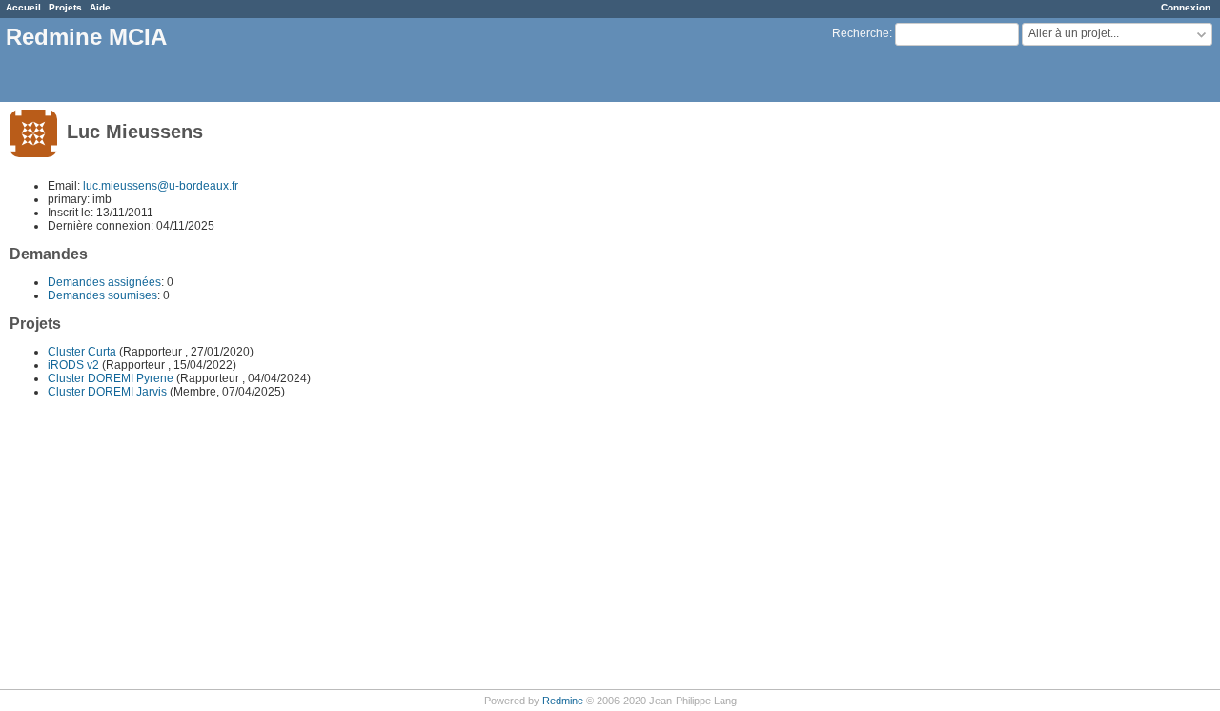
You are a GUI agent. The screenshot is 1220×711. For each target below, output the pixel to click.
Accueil (23, 7)
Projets (65, 7)
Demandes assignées (104, 282)
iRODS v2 (73, 365)
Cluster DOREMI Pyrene (110, 378)
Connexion (1185, 7)
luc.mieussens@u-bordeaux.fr (160, 186)
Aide (100, 7)
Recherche (860, 33)
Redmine (562, 700)
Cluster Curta (82, 351)
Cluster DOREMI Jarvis (107, 391)
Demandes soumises (102, 295)
